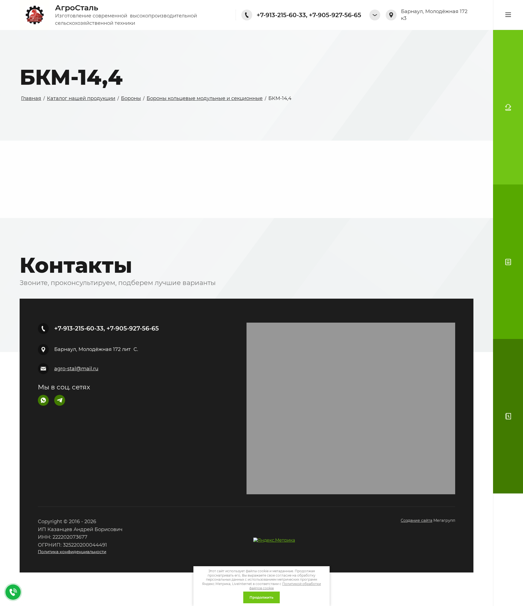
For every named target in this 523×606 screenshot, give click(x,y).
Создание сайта (416, 520)
